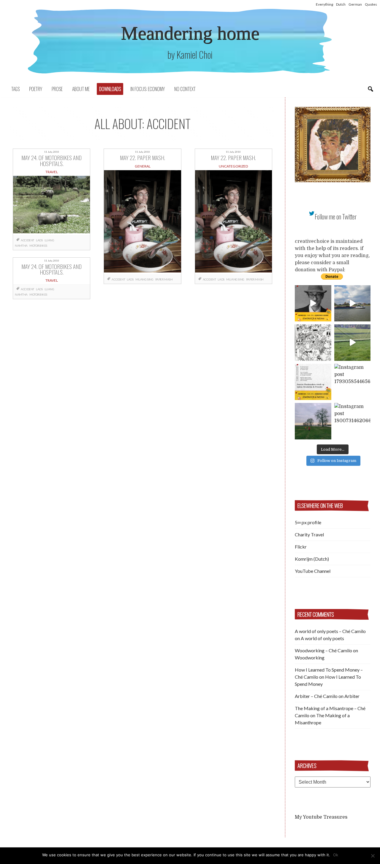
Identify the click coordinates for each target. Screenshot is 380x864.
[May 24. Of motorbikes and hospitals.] (51, 205)
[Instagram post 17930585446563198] (352, 382)
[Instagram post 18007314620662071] (352, 421)
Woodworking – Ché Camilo (323, 650)
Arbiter (352, 696)
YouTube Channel (312, 571)
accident (27, 240)
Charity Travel (309, 534)
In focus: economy (147, 89)
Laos (39, 240)
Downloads (110, 89)
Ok (335, 854)
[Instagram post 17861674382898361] (313, 342)
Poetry (35, 89)
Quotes (371, 4)
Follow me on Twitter (336, 216)
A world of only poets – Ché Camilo (330, 631)
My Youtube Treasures (321, 817)
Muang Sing (144, 279)
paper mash (164, 279)
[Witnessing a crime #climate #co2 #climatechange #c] (352, 303)
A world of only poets (322, 638)
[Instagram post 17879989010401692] (352, 342)
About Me (81, 89)
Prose (57, 89)
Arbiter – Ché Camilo (316, 696)
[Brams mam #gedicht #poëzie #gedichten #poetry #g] (313, 303)
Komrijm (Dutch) (312, 559)
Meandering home (190, 33)
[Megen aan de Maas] (313, 421)
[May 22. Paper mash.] (142, 222)
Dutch (341, 4)
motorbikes (38, 245)
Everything (324, 4)
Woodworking (309, 657)
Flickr (301, 546)
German (355, 4)
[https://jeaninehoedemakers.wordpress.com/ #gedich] (313, 382)
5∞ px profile (308, 522)
